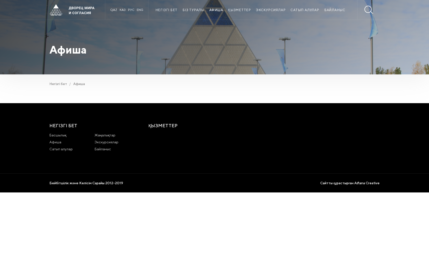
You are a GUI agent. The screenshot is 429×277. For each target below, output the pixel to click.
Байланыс (334, 10)
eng (140, 9)
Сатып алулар (304, 10)
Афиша (216, 10)
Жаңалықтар (105, 135)
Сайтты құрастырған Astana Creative (350, 183)
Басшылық (57, 135)
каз (123, 9)
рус (131, 9)
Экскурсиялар (271, 10)
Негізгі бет (166, 10)
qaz (113, 9)
